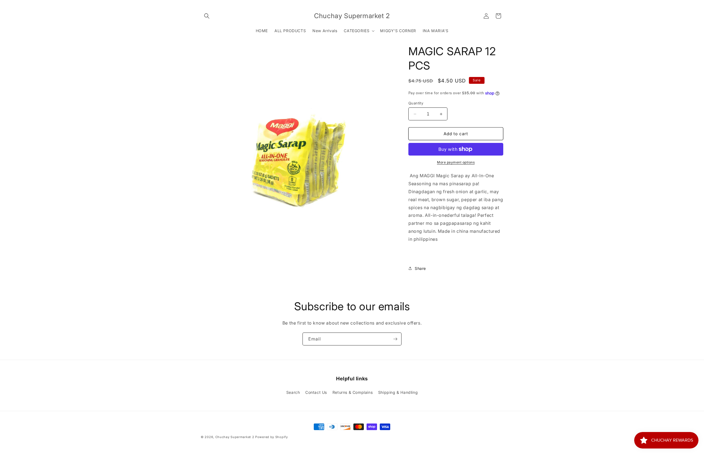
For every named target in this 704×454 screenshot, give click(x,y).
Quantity (415, 103)
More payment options (456, 162)
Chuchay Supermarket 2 (234, 437)
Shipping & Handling (398, 392)
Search (293, 392)
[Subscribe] (395, 339)
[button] (207, 16)
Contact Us (316, 392)
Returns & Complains (352, 392)
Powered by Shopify (271, 437)
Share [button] (420, 268)
